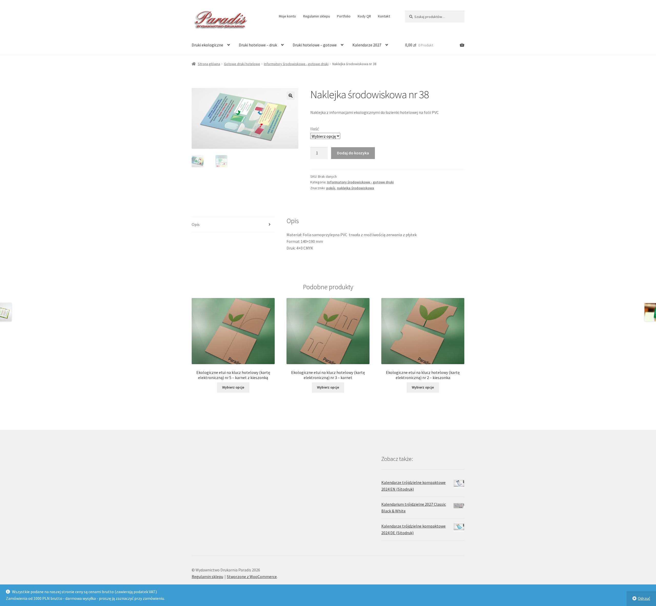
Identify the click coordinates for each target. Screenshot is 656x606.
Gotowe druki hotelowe (242, 64)
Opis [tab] (196, 224)
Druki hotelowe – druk (258, 44)
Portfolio (344, 16)
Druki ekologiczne (207, 44)
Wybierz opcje (233, 387)
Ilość (314, 128)
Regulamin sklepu (316, 16)
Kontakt (384, 16)
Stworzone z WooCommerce (252, 576)
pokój (330, 188)
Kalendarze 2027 (366, 44)
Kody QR (364, 16)
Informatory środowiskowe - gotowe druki (296, 64)
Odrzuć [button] (644, 598)
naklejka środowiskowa (355, 188)
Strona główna (209, 64)
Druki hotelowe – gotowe (315, 44)
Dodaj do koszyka (353, 152)
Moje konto (287, 16)
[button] (290, 96)
